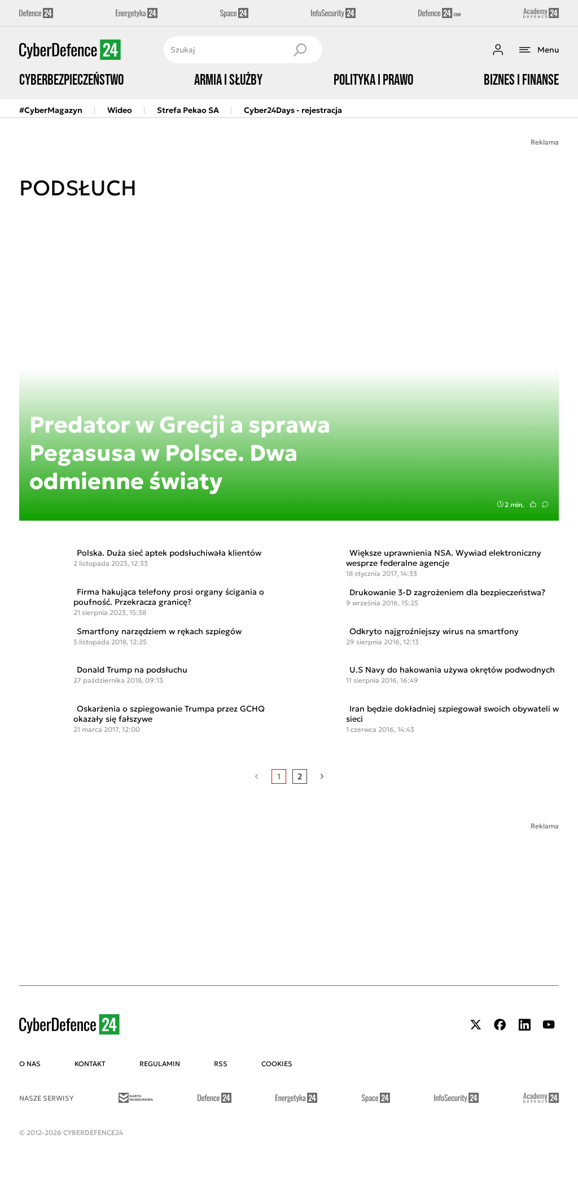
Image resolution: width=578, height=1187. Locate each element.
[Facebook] (500, 1024)
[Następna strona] (322, 776)
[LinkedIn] (524, 1024)
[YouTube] (548, 1024)
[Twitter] (476, 1024)
